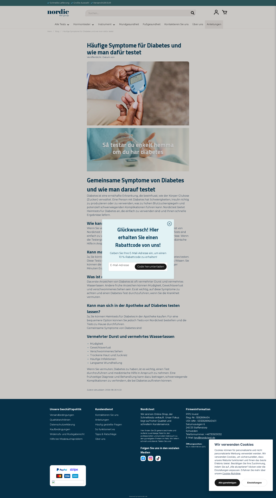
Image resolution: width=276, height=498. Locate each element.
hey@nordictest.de (204, 437)
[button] (169, 224)
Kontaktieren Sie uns (106, 415)
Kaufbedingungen (60, 429)
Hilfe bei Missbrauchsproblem (66, 439)
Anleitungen (102, 419)
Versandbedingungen (62, 415)
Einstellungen (254, 482)
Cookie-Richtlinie (231, 473)
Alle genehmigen (227, 482)
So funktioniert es (105, 429)
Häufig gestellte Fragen (108, 424)
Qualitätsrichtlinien (60, 419)
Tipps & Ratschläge (105, 434)
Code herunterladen (150, 266)
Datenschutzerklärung (62, 424)
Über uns (100, 439)
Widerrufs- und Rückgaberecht (67, 434)
